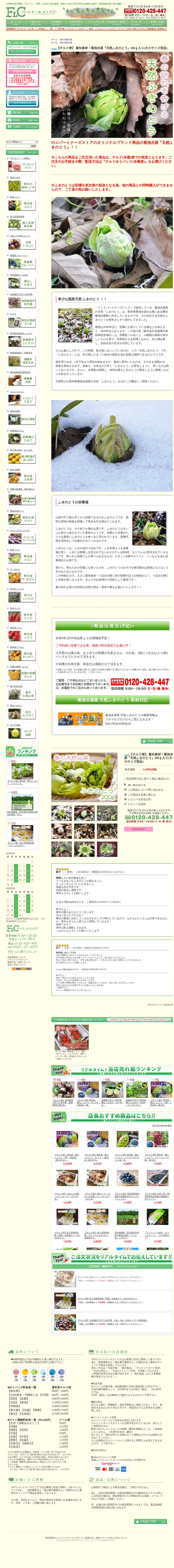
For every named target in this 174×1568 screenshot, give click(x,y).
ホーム (16, 23)
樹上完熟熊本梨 (17, 216)
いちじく (71, 29)
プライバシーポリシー (18, 959)
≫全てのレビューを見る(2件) (160, 1005)
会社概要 (56, 23)
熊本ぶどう (15, 197)
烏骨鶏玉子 (162, 29)
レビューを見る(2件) (139, 799)
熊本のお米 (15, 177)
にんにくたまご (17, 392)
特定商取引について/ (54, 1538)
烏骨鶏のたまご (17, 431)
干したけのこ (142, 29)
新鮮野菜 (11, 29)
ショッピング (96, 23)
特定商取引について (17, 957)
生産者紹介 (76, 23)
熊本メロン (15, 550)
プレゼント (21, 29)
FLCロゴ (31, 12)
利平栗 (61, 29)
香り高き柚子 (91, 29)
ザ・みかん (15, 569)
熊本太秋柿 (15, 469)
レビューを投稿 (137, 804)
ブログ (136, 23)
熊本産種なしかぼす (19, 275)
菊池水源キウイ (17, 511)
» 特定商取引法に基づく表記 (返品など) (146, 778)
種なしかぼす (81, 29)
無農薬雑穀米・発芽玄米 (21, 353)
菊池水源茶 (15, 411)
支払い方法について (17, 965)
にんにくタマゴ (121, 29)
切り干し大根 (131, 29)
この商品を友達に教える (142, 794)
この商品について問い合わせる (145, 789)
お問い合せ (156, 23)
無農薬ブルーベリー (19, 255)
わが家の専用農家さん (90, 12)
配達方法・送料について (19, 962)
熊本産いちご (16, 628)
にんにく (101, 29)
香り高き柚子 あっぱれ (21, 450)
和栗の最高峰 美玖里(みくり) (21, 490)
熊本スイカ (15, 608)
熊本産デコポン (17, 647)
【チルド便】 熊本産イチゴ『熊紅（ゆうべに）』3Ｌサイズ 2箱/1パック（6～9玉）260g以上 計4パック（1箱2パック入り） (71, 1055)
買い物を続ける (137, 785)
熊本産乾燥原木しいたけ (21, 333)
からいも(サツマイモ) (20, 530)
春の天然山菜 (16, 686)
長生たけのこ (16, 705)
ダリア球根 (15, 725)
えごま (111, 29)
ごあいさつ (36, 23)
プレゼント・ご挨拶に (20, 158)
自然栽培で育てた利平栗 (21, 294)
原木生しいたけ (17, 589)
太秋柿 (41, 29)
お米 (31, 29)
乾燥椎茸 (152, 29)
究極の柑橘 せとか (19, 667)
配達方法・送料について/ (97, 1538)
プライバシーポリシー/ (74, 1538)
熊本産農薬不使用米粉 (20, 372)
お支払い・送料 (116, 23)
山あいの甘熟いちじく (20, 236)
